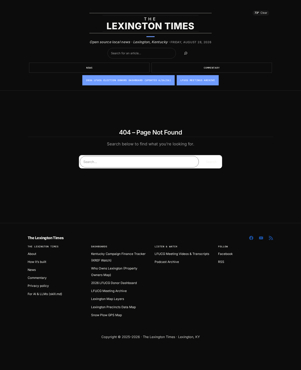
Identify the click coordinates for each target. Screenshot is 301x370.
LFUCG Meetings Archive (197, 80)
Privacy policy (38, 286)
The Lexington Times (46, 238)
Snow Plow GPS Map (106, 315)
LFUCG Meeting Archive (109, 291)
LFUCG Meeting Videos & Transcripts (182, 254)
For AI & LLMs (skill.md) (45, 294)
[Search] (186, 53)
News (89, 67)
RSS (221, 262)
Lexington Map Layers (107, 299)
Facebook (225, 254)
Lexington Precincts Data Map (113, 307)
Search (211, 162)
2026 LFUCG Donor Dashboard (114, 283)
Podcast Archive (167, 262)
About (32, 254)
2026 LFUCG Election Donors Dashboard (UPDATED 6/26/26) (128, 80)
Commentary (212, 67)
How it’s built (37, 262)
